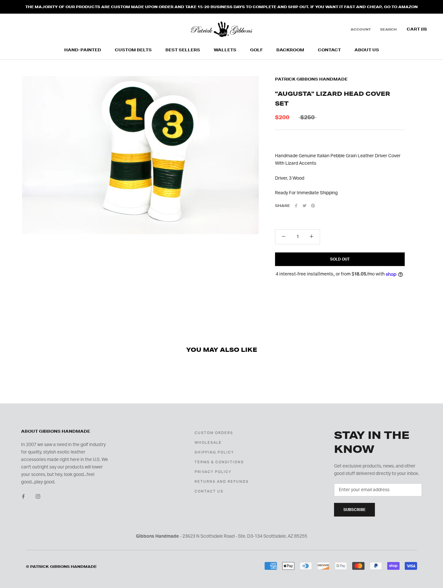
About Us (366, 50)
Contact (329, 50)
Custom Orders (214, 433)
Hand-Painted (82, 50)
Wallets (225, 50)
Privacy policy (213, 472)
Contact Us (209, 491)
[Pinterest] (313, 206)
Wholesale (208, 442)
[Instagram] (38, 496)
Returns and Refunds (222, 481)
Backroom (290, 50)
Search (388, 29)
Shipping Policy (214, 452)
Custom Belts (133, 50)
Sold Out (340, 259)
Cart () (417, 29)
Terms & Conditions (219, 462)
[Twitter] (304, 206)
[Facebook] (296, 206)
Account (361, 29)
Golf (256, 50)
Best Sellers (182, 50)
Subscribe (354, 510)
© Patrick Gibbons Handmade (61, 566)
